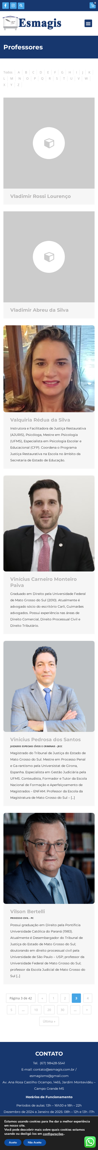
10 (36, 1010)
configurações (53, 1134)
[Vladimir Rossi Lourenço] (49, 143)
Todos (8, 72)
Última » (49, 1021)
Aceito (13, 1142)
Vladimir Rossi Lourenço (40, 196)
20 (49, 1010)
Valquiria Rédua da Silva (40, 420)
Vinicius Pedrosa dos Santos (45, 739)
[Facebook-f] (5, 5)
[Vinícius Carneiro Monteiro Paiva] (49, 523)
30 (62, 1010)
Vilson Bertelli (27, 911)
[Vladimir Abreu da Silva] (49, 256)
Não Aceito (34, 1142)
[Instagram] (13, 5)
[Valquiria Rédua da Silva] (49, 368)
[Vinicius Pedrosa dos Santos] (49, 686)
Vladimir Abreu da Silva (39, 310)
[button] (21, 6)
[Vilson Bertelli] (49, 858)
